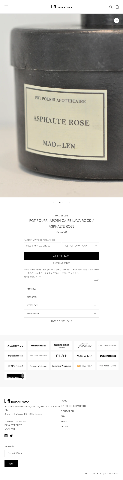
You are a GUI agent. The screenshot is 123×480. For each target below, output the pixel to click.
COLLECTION (67, 411)
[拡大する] (116, 20)
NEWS (64, 421)
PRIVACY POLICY (13, 425)
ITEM (63, 416)
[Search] (110, 6)
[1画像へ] (59, 202)
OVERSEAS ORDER (61, 263)
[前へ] (53, 202)
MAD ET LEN (61, 215)
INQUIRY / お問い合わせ (61, 321)
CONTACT (9, 428)
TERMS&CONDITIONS (15, 421)
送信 (11, 463)
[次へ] (69, 202)
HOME (64, 400)
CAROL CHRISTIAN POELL (73, 405)
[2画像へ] (63, 202)
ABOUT (64, 426)
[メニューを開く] (6, 7)
